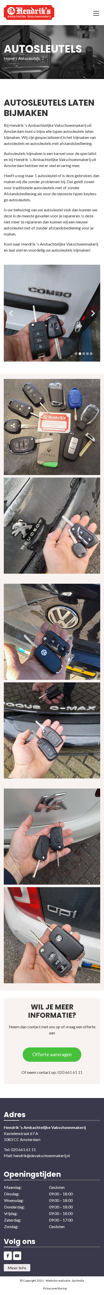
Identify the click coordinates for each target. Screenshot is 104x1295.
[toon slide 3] (83, 353)
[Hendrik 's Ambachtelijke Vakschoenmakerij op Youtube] (17, 1255)
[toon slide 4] (87, 353)
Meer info (17, 1267)
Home (9, 58)
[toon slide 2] (80, 353)
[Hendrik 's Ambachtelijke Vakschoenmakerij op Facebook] (8, 1255)
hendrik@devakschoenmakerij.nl (42, 1155)
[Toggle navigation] (96, 12)
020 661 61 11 (70, 1072)
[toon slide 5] (91, 353)
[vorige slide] (11, 313)
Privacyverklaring (55, 1288)
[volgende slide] (93, 313)
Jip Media (77, 1280)
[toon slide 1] (76, 353)
